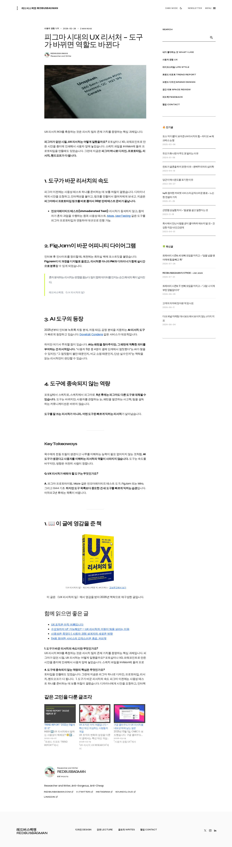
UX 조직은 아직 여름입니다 (67, 625)
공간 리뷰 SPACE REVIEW (177, 89)
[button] (18, 8)
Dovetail (84, 334)
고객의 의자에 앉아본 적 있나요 (178, 303)
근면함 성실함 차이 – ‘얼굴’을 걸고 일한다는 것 (185, 210)
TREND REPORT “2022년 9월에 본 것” (59, 726)
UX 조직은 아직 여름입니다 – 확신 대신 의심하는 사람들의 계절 (93, 728)
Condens (97, 334)
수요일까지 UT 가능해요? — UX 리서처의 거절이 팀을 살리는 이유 (90, 629)
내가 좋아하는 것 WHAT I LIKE (178, 52)
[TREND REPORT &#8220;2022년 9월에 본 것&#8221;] (60, 713)
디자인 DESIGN (83, 830)
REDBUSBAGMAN (59, 53)
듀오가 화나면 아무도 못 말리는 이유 (180, 153)
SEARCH (168, 29)
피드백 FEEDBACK (173, 97)
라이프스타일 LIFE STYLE (176, 67)
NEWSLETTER (195, 8)
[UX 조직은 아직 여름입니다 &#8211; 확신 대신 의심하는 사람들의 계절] (95, 713)
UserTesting (123, 216)
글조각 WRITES (126, 830)
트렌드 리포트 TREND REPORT (179, 74)
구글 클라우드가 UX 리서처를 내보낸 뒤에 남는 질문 (128, 726)
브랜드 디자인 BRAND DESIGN (179, 82)
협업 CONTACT (171, 104)
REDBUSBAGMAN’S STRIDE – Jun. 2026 (183, 272)
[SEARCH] (211, 37)
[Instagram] (210, 830)
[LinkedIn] (215, 830)
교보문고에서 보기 (117, 587)
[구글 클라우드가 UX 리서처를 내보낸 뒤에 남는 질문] (129, 713)
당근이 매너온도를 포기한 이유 (178, 179)
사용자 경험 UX (170, 59)
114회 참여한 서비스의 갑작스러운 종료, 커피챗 (78, 638)
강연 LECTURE (105, 830)
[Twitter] (205, 830)
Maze (110, 216)
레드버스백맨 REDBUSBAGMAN (40, 8)
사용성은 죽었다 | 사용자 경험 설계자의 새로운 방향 (82, 634)
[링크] (47, 55)
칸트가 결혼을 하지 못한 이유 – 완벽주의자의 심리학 (188, 166)
